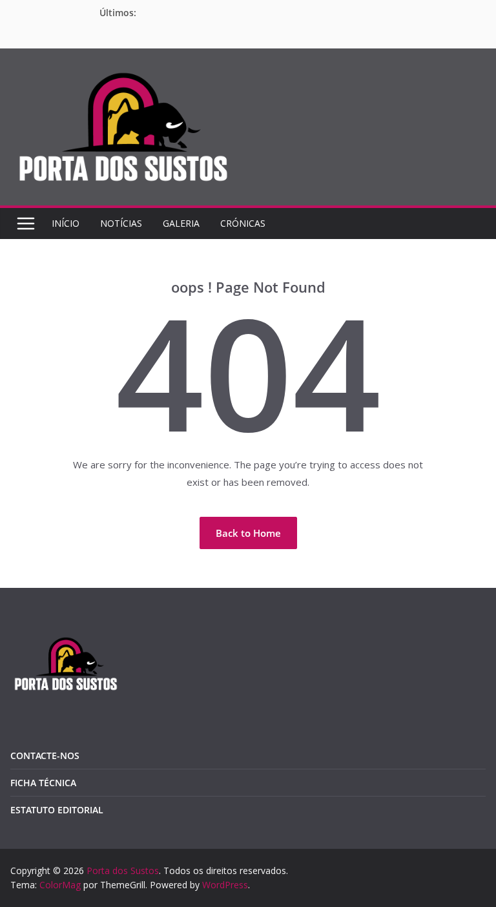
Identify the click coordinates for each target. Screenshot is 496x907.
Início (65, 223)
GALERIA (181, 223)
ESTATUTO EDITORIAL (56, 810)
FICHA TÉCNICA (43, 783)
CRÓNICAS (242, 223)
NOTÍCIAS (121, 223)
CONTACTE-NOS (44, 755)
